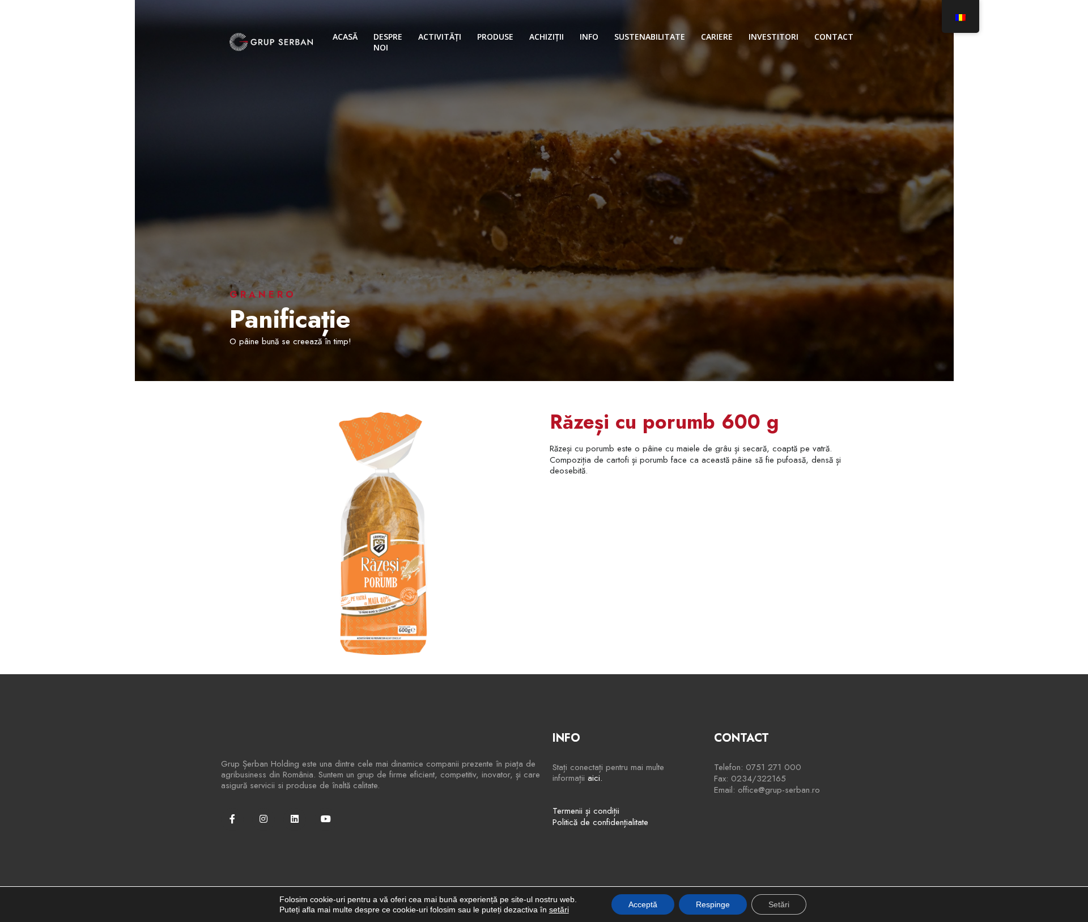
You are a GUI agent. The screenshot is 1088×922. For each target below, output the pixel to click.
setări (559, 909)
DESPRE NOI (387, 42)
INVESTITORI (773, 36)
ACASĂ (345, 36)
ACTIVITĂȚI (439, 36)
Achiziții (546, 36)
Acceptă (642, 904)
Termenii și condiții (585, 811)
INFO (589, 36)
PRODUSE (495, 36)
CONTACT (833, 36)
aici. (595, 778)
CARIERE (717, 36)
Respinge (713, 904)
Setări (778, 904)
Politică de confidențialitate (600, 822)
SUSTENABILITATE (649, 36)
